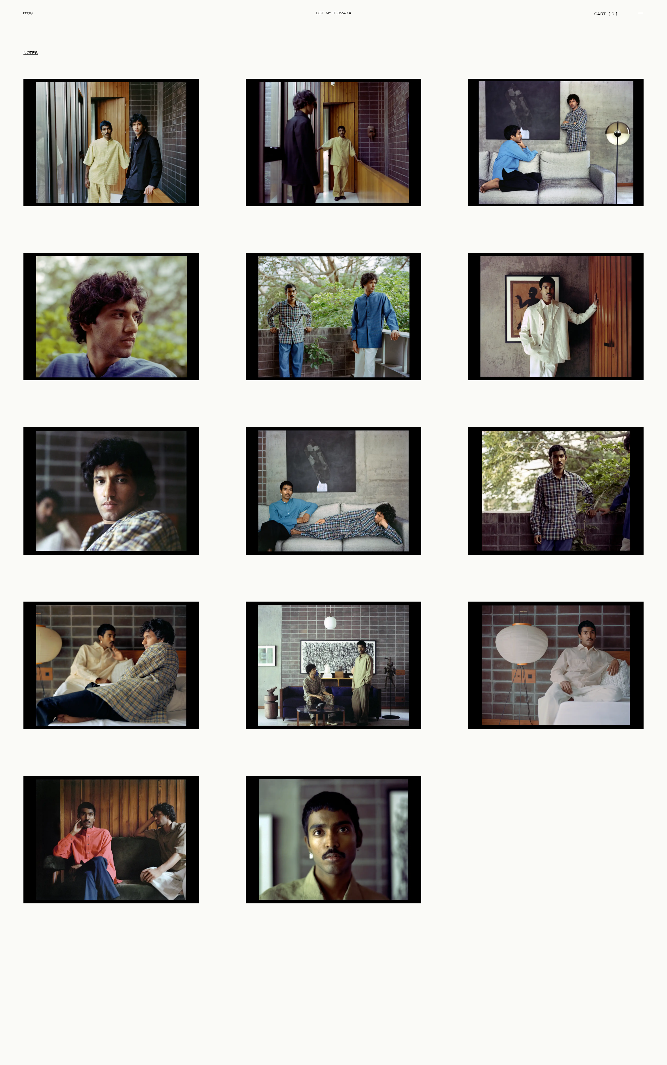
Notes (30, 53)
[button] (641, 14)
